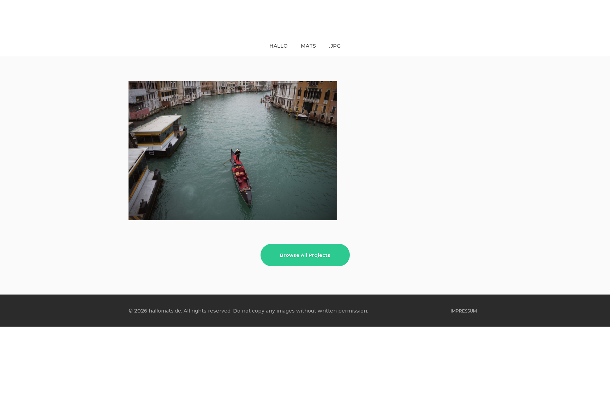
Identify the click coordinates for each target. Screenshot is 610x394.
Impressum (464, 311)
